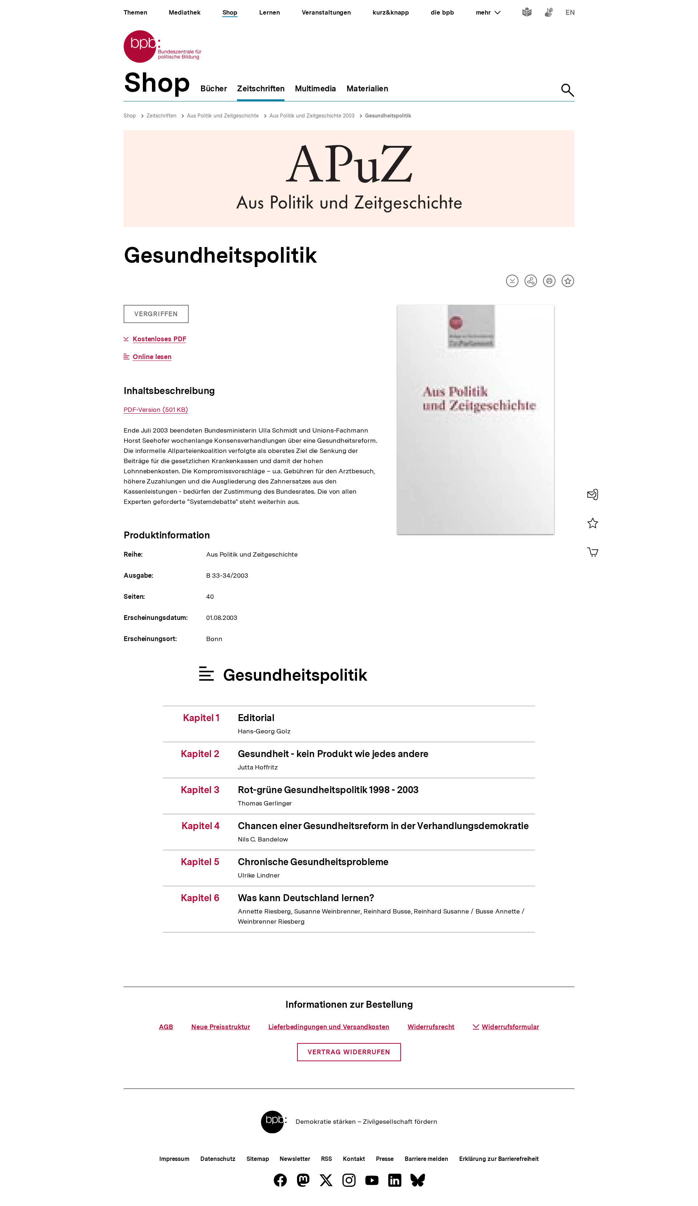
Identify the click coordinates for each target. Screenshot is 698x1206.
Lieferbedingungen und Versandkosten (328, 1027)
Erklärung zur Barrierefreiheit (499, 1158)
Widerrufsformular (510, 1027)
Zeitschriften (161, 116)
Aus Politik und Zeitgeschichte (223, 116)
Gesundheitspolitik (388, 116)
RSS (326, 1158)
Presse (385, 1158)
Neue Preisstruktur (220, 1027)
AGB (166, 1027)
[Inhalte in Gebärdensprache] (548, 13)
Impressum (174, 1158)
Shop (130, 116)
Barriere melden (426, 1158)
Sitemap (257, 1158)
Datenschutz (218, 1158)
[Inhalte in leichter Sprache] (526, 13)
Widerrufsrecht (431, 1027)
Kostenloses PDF (159, 339)
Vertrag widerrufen (349, 1052)
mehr (488, 12)
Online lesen (152, 357)
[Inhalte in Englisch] (570, 13)
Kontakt (354, 1158)
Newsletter (295, 1158)
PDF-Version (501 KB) (156, 410)
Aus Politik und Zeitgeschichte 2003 (311, 116)
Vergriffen (157, 316)
